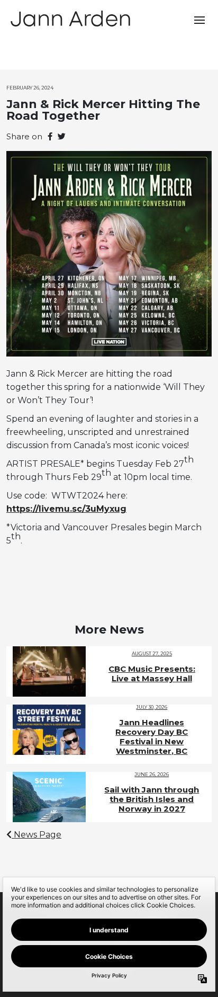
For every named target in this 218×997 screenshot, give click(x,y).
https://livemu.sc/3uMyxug (66, 509)
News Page (36, 834)
